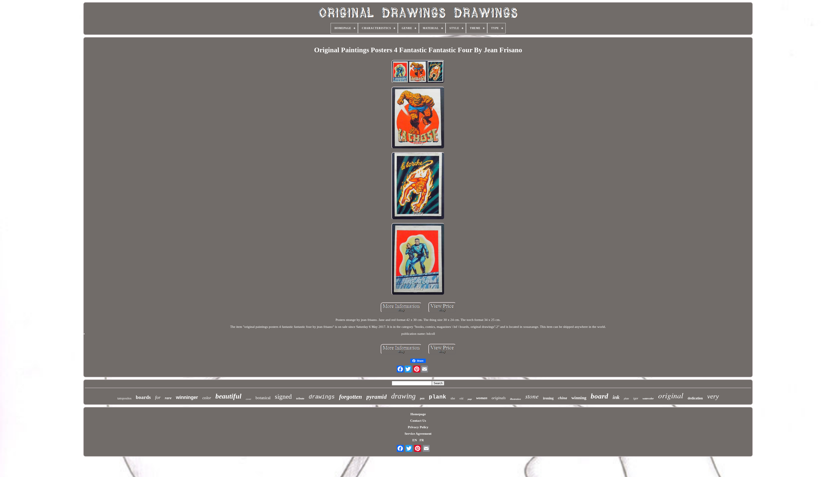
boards (143, 397)
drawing (403, 396)
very (713, 396)
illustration (515, 399)
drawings (322, 397)
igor (635, 398)
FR (422, 440)
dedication (695, 398)
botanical (263, 397)
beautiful (228, 396)
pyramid (376, 397)
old (461, 398)
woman (481, 398)
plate (626, 398)
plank (437, 397)
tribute (300, 398)
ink (616, 397)
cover (248, 399)
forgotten (350, 396)
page (470, 399)
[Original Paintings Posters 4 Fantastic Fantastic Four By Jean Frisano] (418, 72)
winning (578, 397)
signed (283, 396)
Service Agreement (418, 433)
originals (499, 398)
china (562, 398)
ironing (548, 398)
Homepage (418, 414)
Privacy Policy (418, 427)
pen (422, 398)
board (599, 396)
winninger (187, 397)
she (453, 398)
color (206, 397)
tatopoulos (124, 398)
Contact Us (418, 420)
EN (414, 440)
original (670, 395)
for (158, 397)
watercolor (648, 398)
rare (168, 398)
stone (532, 396)
